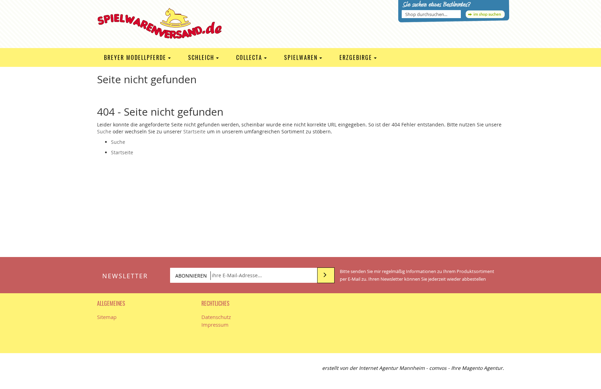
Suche (104, 131)
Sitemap (107, 316)
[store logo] (164, 23)
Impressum (215, 324)
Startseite (194, 131)
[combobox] (431, 14)
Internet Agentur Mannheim (392, 368)
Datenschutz (216, 316)
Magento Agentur (482, 368)
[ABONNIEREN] (326, 275)
